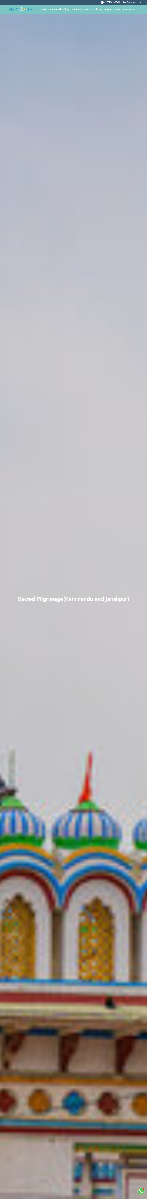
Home (44, 9)
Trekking (97, 9)
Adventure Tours (81, 9)
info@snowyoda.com (132, 2)
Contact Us (129, 9)
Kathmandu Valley (59, 9)
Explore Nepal (112, 9)
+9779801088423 (112, 2)
